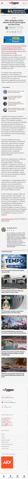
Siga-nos (10, 418)
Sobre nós (3, 438)
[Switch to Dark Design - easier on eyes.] (26, 3)
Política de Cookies (5, 442)
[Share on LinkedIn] (13, 32)
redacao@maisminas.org (9, 397)
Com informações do (7, 219)
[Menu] (2, 3)
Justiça (5, 15)
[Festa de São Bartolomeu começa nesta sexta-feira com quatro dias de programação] (14, 322)
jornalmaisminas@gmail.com (10, 402)
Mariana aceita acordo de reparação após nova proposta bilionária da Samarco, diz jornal (12, 375)
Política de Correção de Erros (6, 444)
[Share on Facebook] (7, 32)
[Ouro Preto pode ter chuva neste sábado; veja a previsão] (14, 261)
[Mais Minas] (14, 3)
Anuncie (3, 433)
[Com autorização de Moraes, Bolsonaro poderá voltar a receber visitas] (14, 282)
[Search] (24, 3)
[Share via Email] (15, 32)
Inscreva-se (9, 424)
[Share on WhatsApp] (21, 32)
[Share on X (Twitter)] (10, 32)
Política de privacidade (5, 440)
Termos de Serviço (4, 448)
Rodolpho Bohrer (12, 27)
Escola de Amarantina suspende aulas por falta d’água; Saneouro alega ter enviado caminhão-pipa (13, 353)
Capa (2, 15)
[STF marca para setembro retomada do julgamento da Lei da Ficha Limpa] (14, 302)
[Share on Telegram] (18, 32)
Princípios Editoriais (5, 446)
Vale (15, 51)
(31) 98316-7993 (7, 407)
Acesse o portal (9, 425)
